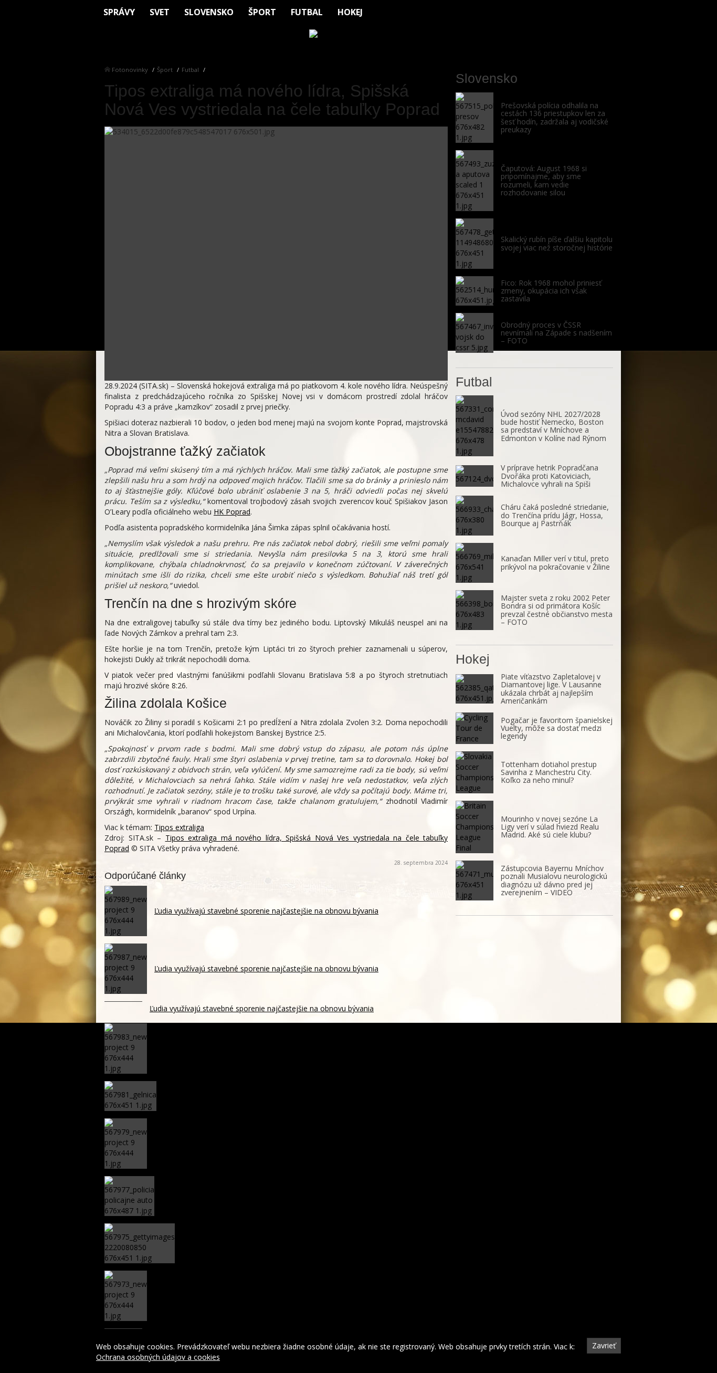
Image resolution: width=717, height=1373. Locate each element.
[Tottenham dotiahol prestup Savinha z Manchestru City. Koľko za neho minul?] (474, 772)
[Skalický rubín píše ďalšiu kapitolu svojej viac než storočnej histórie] (474, 243)
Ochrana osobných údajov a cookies (158, 1357)
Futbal (307, 12)
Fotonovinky (130, 70)
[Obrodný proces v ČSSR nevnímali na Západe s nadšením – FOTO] (474, 333)
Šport (262, 12)
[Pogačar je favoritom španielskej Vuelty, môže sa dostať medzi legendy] (474, 728)
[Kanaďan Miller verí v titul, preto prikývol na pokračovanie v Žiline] (474, 563)
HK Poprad (232, 512)
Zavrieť (604, 1345)
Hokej (350, 12)
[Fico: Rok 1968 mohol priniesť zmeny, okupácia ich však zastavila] (474, 291)
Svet (160, 12)
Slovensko (209, 12)
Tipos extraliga (179, 827)
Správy (119, 12)
